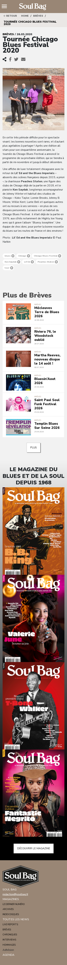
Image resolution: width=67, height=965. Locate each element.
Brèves (38, 15)
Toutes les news (16, 919)
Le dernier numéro (14, 904)
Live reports (10, 924)
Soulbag (33, 6)
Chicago (22, 255)
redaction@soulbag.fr (15, 894)
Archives (8, 909)
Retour (11, 15)
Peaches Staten (46, 261)
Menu (6, 6)
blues (8, 255)
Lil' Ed (27, 261)
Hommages (9, 944)
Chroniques (10, 934)
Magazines (11, 899)
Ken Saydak (10, 261)
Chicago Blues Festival (45, 255)
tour (7, 267)
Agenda (8, 955)
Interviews (9, 939)
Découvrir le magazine (33, 848)
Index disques (11, 914)
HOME (25, 15)
